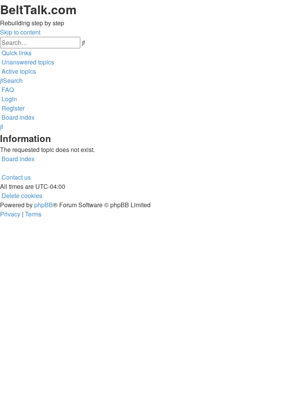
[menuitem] (27, 62)
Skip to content (20, 32)
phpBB (43, 204)
